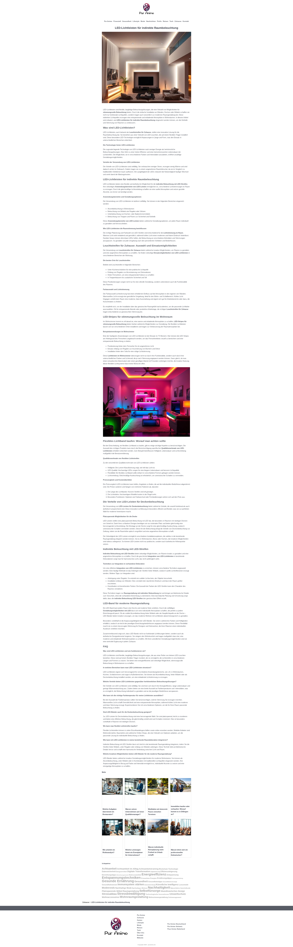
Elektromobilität (135, 875)
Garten (139, 920)
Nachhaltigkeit (159, 887)
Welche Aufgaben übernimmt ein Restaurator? (110, 811)
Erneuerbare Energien (149, 878)
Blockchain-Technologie (168, 869)
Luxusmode (183, 885)
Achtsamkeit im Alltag (127, 869)
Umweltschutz (178, 894)
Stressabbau (109, 893)
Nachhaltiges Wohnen (139, 888)
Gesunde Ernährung (118, 881)
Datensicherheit (109, 871)
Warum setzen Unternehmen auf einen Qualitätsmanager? (134, 811)
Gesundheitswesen (109, 885)
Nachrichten (151, 21)
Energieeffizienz (154, 874)
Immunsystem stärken (131, 884)
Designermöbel (121, 871)
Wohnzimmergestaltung (158, 897)
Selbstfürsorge (149, 890)
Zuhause (178, 21)
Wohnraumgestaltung (134, 896)
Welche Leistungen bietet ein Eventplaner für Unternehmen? (134, 852)
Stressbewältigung (131, 893)
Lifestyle (136, 21)
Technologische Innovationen (157, 894)
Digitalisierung (155, 871)
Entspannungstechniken (121, 877)
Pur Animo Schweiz (174, 926)
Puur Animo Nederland (176, 929)
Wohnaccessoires (110, 897)
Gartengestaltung (177, 878)
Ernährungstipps (164, 878)
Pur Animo (108, 21)
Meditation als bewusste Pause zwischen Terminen (157, 811)
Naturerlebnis (175, 888)
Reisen (165, 21)
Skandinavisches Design (173, 891)
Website (140, 938)
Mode (143, 21)
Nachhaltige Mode (123, 888)
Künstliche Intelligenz (167, 884)
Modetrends (108, 888)
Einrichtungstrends (122, 875)
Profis (159, 21)
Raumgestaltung (131, 891)
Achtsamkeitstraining (148, 869)
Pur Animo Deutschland (176, 924)
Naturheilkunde (185, 888)
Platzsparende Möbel (112, 891)
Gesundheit (126, 21)
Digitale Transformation (138, 871)
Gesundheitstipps (155, 882)
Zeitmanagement (174, 897)
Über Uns (140, 933)
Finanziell (117, 21)
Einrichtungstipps (109, 875)
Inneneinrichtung (149, 884)
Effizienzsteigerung (169, 871)
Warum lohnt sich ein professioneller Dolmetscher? (179, 852)
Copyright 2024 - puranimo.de (147, 944)
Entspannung (173, 875)
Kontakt (186, 21)
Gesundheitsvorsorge (170, 882)
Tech (171, 21)
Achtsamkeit (109, 868)
